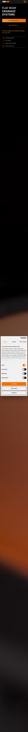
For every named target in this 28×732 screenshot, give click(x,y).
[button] (24, 1)
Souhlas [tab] (5, 341)
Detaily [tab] (14, 341)
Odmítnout (14, 392)
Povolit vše (14, 383)
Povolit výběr (14, 388)
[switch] (24, 369)
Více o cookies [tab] (23, 341)
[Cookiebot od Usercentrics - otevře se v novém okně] (20, 338)
